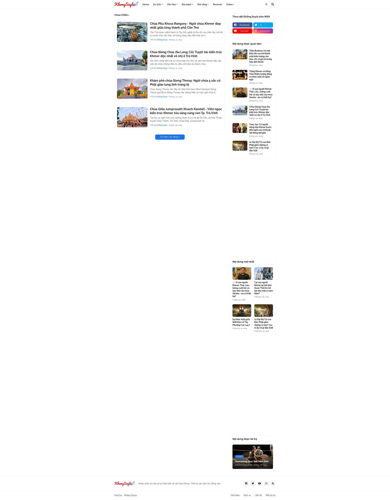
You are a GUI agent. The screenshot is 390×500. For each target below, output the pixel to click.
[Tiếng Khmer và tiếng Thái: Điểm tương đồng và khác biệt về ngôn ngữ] (239, 75)
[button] (266, 4)
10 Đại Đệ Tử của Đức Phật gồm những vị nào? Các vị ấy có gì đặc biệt (260, 146)
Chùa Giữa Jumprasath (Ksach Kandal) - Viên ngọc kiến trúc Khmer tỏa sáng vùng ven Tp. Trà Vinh (186, 111)
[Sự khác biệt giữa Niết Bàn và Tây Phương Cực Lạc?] (241, 310)
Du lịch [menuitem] (157, 4)
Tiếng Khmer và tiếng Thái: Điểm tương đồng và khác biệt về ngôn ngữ (260, 75)
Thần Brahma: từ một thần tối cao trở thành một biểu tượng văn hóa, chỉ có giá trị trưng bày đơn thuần (260, 56)
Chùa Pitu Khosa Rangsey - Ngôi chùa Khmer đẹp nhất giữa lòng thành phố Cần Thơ (185, 25)
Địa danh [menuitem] (186, 4)
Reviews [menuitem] (217, 4)
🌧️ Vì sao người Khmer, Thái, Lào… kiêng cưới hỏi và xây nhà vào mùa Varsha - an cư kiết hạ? (260, 93)
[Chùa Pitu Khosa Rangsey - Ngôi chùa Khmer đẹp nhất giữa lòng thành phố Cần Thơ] (132, 32)
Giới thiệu (235, 495)
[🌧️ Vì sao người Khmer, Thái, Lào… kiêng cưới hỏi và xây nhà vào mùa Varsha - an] (239, 92)
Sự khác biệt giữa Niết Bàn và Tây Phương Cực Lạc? (241, 322)
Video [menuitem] (229, 4)
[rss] (273, 483)
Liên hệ (258, 495)
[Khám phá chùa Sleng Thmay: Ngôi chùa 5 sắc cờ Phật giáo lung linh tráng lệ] (132, 89)
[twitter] (252, 483)
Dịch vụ (247, 495)
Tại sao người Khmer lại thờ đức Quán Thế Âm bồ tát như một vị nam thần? (263, 288)
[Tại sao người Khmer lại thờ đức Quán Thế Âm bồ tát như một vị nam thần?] (263, 273)
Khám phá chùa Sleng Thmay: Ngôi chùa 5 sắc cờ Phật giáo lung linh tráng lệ (185, 82)
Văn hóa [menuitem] (171, 4)
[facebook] (246, 483)
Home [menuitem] (145, 4)
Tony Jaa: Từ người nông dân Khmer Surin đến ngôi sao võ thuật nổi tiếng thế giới (260, 128)
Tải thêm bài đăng (169, 137)
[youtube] (259, 483)
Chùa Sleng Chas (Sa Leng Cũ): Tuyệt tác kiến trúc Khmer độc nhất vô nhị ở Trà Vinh (186, 54)
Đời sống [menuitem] (202, 4)
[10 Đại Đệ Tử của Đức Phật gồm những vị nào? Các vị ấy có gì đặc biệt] (239, 146)
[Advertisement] (253, 208)
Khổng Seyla (130, 495)
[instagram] (266, 483)
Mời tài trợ (271, 495)
